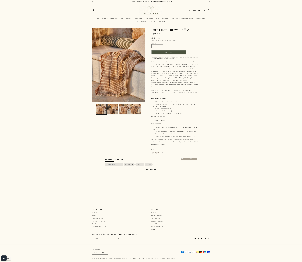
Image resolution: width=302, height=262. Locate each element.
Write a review (193, 158)
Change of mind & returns (99, 218)
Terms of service (132, 258)
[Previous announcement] (92, 1)
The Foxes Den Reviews (99, 226)
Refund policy (123, 258)
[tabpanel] (151, 175)
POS (104, 258)
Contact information (160, 258)
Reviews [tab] (109, 159)
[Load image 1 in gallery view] (101, 109)
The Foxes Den (99, 258)
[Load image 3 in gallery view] (124, 109)
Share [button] (154, 149)
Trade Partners (155, 212)
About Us (95, 215)
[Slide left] (93, 109)
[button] (93, 10)
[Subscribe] (118, 238)
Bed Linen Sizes (155, 218)
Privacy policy (141, 258)
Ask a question (184, 158)
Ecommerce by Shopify (113, 258)
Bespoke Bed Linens (157, 221)
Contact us (95, 212)
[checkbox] (149, 164)
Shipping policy (149, 258)
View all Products (156, 224)
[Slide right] (143, 109)
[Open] (4, 258)
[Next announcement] (209, 1)
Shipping (162, 40)
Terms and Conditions (98, 221)
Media (153, 229)
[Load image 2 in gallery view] (112, 109)
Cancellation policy (170, 258)
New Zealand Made (156, 215)
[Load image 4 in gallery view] (135, 109)
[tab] (119, 160)
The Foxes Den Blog (157, 226)
